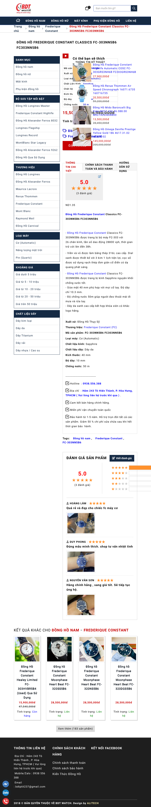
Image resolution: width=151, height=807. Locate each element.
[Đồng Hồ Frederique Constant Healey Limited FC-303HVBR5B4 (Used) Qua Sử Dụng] (27, 649)
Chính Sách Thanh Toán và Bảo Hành (99, 166)
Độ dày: (71, 360)
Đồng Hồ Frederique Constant (85, 214)
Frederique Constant (52, 29)
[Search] (134, 8)
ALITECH (93, 803)
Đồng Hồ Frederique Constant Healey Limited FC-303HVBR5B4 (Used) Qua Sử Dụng (27, 682)
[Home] (18, 21)
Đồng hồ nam (34, 29)
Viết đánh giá (124, 458)
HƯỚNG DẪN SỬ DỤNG (124, 166)
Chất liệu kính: (75, 344)
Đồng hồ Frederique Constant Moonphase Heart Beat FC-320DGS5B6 (124, 677)
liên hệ (131, 21)
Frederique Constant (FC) (100, 327)
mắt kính (81, 21)
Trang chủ (18, 29)
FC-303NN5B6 (72, 442)
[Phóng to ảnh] (80, 523)
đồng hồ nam (35, 21)
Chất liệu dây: (75, 349)
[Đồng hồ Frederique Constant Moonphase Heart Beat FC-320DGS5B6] (124, 649)
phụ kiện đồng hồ (107, 21)
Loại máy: (72, 338)
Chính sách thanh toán (69, 762)
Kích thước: (73, 355)
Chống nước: (74, 366)
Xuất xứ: (71, 321)
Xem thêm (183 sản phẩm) (75, 728)
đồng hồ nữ (60, 21)
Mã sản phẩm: (75, 332)
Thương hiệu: (74, 327)
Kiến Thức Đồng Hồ (66, 774)
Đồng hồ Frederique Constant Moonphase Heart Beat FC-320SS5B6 (59, 677)
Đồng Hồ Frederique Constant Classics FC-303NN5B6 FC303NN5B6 (99, 29)
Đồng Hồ (73, 233)
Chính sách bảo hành (67, 768)
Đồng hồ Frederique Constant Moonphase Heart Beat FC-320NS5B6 (91, 677)
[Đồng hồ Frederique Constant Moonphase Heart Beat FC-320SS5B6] (59, 649)
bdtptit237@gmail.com (30, 786)
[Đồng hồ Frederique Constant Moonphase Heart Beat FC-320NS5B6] (91, 649)
